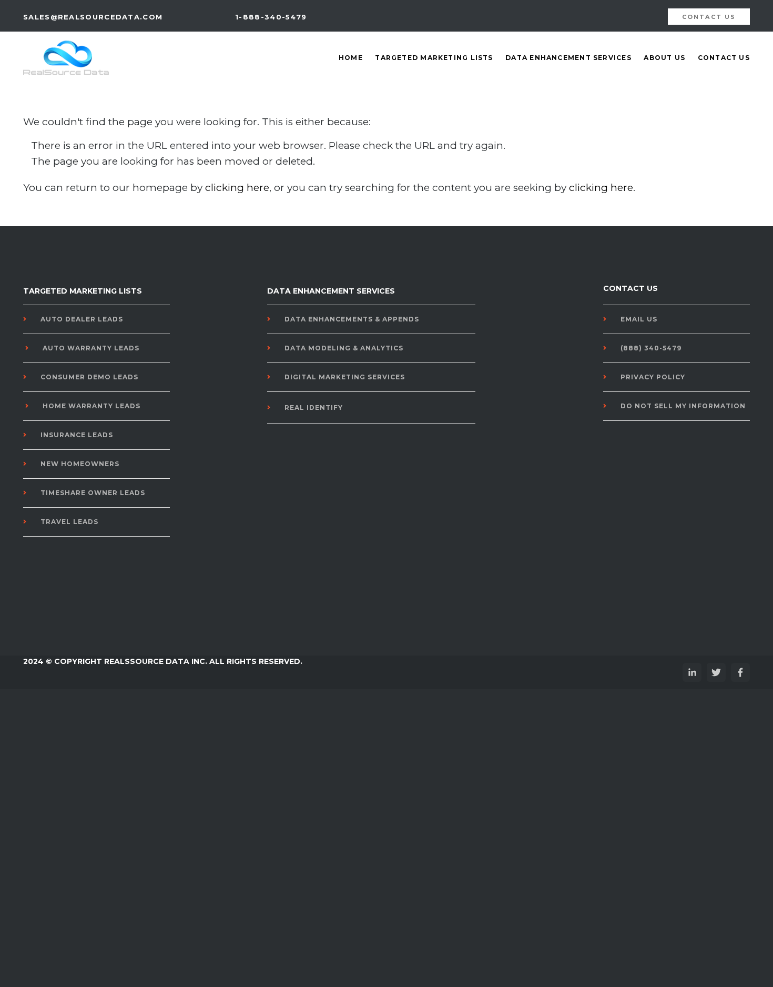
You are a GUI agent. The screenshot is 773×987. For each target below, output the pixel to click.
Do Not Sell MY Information (683, 406)
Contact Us (724, 58)
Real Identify (313, 407)
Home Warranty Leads (91, 406)
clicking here (237, 188)
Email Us (639, 319)
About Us (664, 58)
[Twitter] (716, 672)
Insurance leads (76, 435)
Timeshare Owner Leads (92, 493)
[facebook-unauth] (740, 672)
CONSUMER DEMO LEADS (89, 377)
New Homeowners (79, 464)
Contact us (709, 17)
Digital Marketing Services (344, 377)
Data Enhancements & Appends (351, 319)
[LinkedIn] (692, 672)
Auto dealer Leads (81, 319)
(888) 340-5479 (651, 348)
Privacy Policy (653, 377)
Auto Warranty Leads (91, 348)
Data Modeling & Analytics (343, 348)
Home (351, 58)
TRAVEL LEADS (69, 522)
